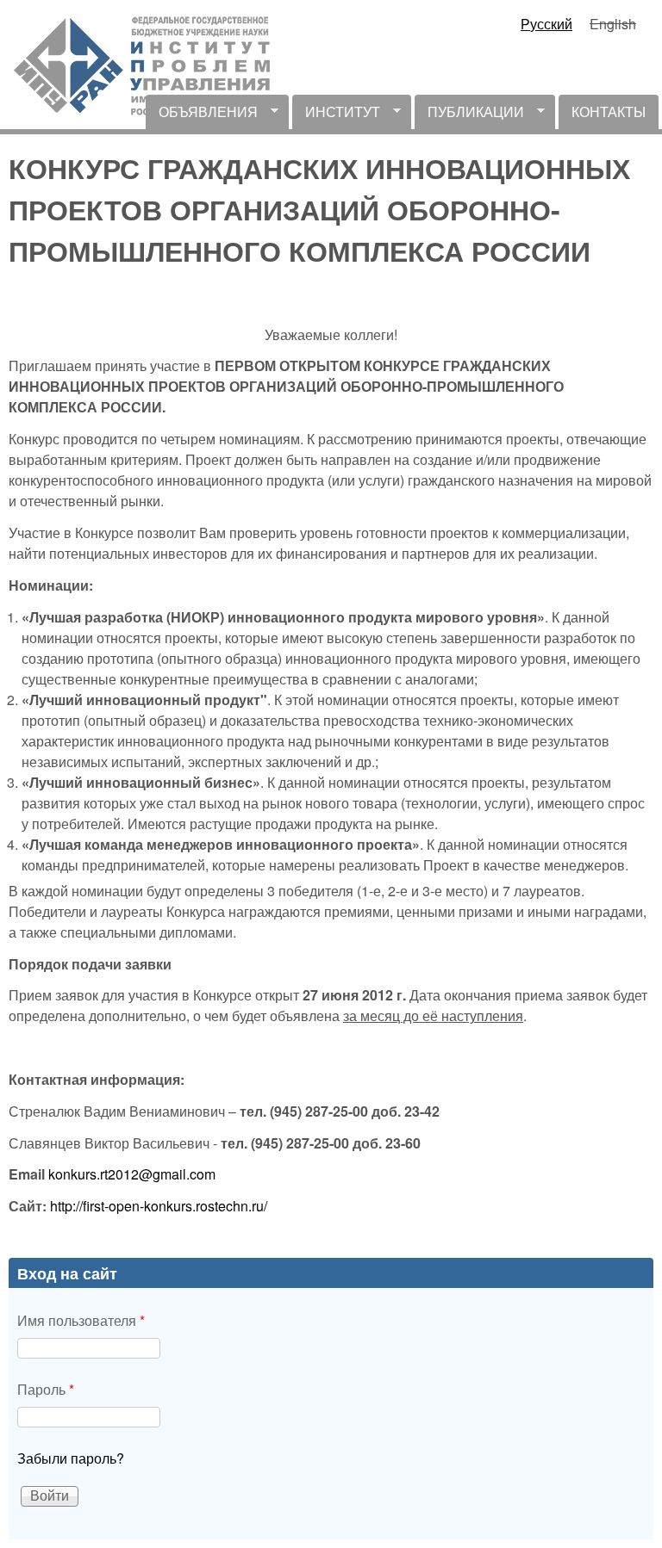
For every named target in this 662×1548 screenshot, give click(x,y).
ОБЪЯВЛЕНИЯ (202, 115)
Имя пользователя (81, 1320)
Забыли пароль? (70, 1458)
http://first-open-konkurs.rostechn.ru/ (158, 1206)
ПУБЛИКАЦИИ (469, 115)
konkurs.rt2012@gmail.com (131, 1174)
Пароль (45, 1389)
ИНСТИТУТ (336, 115)
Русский (546, 24)
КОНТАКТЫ (608, 111)
